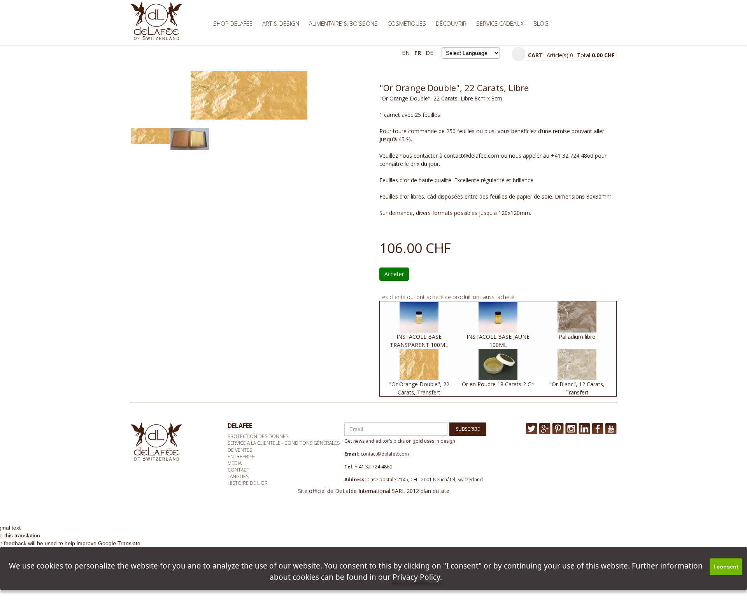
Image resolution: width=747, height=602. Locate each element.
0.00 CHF (603, 55)
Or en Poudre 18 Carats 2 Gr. (498, 384)
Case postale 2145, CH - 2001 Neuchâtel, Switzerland (425, 479)
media (235, 463)
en (406, 52)
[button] (519, 54)
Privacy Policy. (417, 577)
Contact (238, 469)
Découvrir (451, 23)
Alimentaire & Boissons (343, 23)
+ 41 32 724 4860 (373, 466)
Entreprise (241, 456)
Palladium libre (577, 336)
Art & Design (280, 23)
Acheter (394, 274)
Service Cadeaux (500, 23)
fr (417, 52)
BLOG (541, 23)
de (429, 52)
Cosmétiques (407, 23)
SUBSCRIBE (468, 429)
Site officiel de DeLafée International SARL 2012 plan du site (373, 491)
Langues (238, 476)
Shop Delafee (233, 23)
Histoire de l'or (248, 483)
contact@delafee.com (385, 454)
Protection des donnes (258, 436)
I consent (726, 566)
